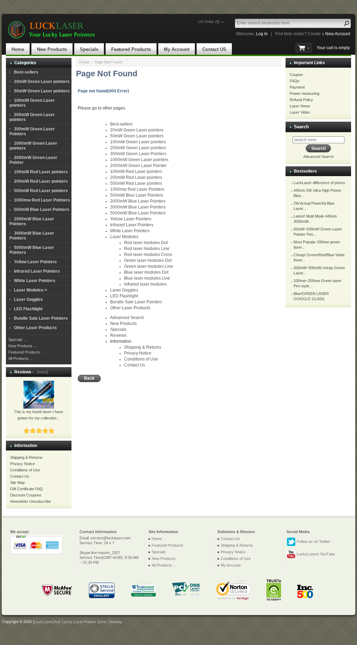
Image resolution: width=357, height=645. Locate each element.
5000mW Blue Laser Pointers (138, 213)
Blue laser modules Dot (146, 272)
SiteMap (114, 621)
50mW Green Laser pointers (42, 91)
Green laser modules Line (148, 266)
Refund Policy (301, 100)
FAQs (294, 81)
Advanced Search (127, 318)
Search (301, 126)
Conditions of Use (25, 470)
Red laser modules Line (146, 248)
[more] (41, 372)
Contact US (214, 49)
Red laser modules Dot (146, 243)
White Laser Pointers (34, 280)
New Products (52, 49)
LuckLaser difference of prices (319, 183)
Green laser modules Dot (148, 260)
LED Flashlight (28, 308)
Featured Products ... (26, 352)
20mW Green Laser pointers (42, 81)
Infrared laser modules (145, 284)
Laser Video (300, 112)
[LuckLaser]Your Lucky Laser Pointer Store (69, 621)
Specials (89, 49)
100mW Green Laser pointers (138, 142)
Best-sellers (26, 72)
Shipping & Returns (26, 457)
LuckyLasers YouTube (315, 554)
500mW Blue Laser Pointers (41, 209)
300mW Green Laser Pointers (138, 154)
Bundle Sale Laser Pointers (41, 318)
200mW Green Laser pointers (138, 148)
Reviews (118, 335)
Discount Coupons (25, 495)
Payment (297, 87)
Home (18, 49)
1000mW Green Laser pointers (139, 160)
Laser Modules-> (30, 290)
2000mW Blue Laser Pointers (138, 201)
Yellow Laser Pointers (35, 261)
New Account (337, 34)
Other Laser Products (35, 327)
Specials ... (17, 339)
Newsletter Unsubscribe (30, 501)
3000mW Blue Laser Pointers (138, 207)
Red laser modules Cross (148, 254)
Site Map (17, 482)
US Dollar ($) (209, 22)
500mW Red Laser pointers (41, 190)
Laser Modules (124, 237)
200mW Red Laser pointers (41, 181)
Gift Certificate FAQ (26, 489)
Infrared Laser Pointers (37, 271)
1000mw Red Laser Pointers (42, 200)
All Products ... (20, 358)
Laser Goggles (28, 299)
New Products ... (22, 346)
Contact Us (19, 476)
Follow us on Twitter (313, 541)
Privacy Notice (22, 464)
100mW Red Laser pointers (41, 171)
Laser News (300, 106)
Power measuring (304, 93)
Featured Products (131, 49)
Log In (262, 34)
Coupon (296, 75)
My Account (176, 49)
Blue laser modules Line (147, 278)
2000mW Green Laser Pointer (138, 166)
